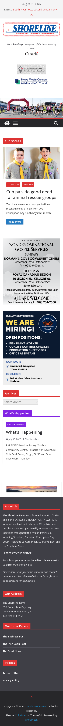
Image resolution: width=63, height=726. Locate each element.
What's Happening (15, 424)
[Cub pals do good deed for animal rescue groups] (31, 163)
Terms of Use (10, 673)
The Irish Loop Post (14, 643)
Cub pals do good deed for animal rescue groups (31, 194)
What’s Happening (24, 432)
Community (13, 184)
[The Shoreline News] (31, 100)
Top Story (28, 184)
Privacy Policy (11, 680)
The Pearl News (12, 651)
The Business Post (13, 636)
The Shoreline (32, 439)
